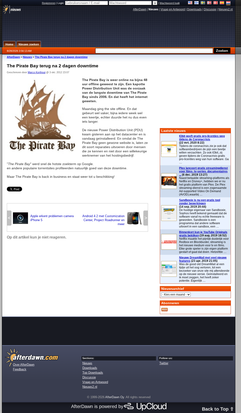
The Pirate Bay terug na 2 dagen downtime (61, 57)
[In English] (190, 3)
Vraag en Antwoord (173, 9)
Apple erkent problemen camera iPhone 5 (43, 218)
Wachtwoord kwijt (170, 3)
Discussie (210, 9)
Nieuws (27, 57)
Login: (61, 3)
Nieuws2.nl (225, 9)
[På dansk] (215, 3)
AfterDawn (139, 9)
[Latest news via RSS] (164, 310)
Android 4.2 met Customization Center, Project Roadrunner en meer (112, 220)
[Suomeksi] (196, 3)
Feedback (19, 369)
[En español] (222, 3)
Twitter (163, 363)
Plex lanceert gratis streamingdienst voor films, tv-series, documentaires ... (203, 171)
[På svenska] (203, 3)
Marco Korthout (36, 72)
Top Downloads (92, 372)
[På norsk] (209, 3)
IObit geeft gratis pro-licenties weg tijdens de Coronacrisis (202, 137)
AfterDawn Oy (114, 397)
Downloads (194, 9)
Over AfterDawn (23, 364)
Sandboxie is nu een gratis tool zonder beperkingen (199, 201)
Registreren (48, 3)
